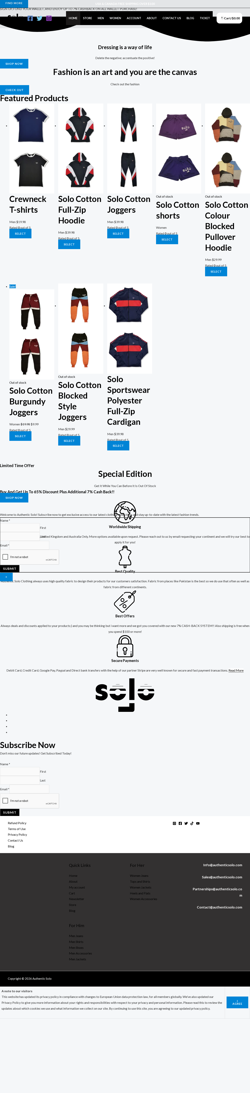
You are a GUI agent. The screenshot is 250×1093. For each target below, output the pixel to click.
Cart (72, 893)
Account (134, 18)
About (152, 18)
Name (5, 764)
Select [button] (20, 233)
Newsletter (76, 899)
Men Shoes (76, 947)
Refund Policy (17, 823)
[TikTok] (192, 823)
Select (167, 239)
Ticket (205, 18)
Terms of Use (17, 829)
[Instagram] (49, 18)
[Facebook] (30, 18)
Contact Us (171, 18)
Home (73, 18)
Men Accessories (80, 953)
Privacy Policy (17, 834)
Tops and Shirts (140, 881)
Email (4, 789)
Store (87, 18)
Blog (190, 18)
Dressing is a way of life (125, 47)
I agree (237, 1002)
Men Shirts (76, 942)
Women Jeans (139, 875)
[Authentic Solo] (15, 18)
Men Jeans (76, 936)
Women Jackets (140, 887)
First (43, 771)
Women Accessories (143, 899)
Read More (236, 670)
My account (77, 887)
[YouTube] (198, 823)
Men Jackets (77, 959)
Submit (9, 812)
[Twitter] (40, 18)
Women (115, 18)
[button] (14, 63)
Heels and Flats (140, 893)
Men (101, 18)
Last (43, 780)
